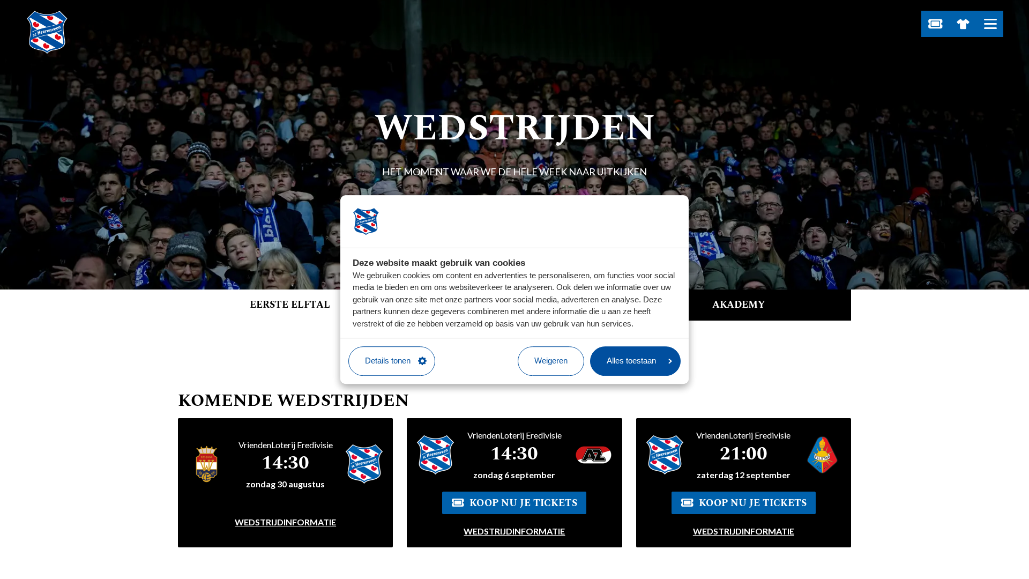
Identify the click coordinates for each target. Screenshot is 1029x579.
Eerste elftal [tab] (290, 305)
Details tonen (388, 360)
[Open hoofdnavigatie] (990, 24)
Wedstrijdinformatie (285, 522)
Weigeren (551, 360)
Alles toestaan (631, 360)
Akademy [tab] (738, 305)
